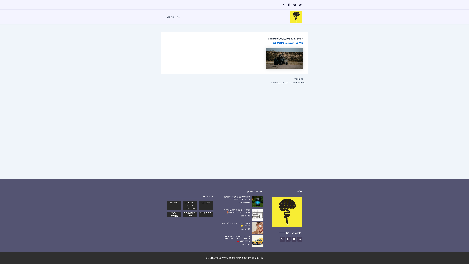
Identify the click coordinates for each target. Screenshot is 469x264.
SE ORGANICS (214, 257)
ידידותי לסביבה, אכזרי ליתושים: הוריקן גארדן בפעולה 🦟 (237, 198)
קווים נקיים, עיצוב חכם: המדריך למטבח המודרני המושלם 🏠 (237, 211)
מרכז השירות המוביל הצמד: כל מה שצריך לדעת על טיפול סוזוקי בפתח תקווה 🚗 (237, 238)
